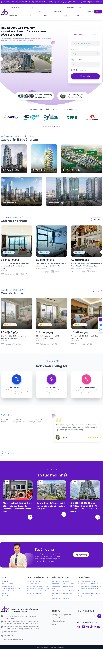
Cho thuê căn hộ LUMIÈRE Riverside (63, 583)
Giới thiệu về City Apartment (61, 615)
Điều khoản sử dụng (58, 621)
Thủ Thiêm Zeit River (12, 170)
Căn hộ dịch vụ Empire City (86, 596)
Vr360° (88, 12)
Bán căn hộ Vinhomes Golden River (37, 591)
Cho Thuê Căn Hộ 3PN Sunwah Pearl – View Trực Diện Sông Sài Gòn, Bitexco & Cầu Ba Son (16, 265)
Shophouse (58, 12)
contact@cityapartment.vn (92, 2)
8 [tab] (56, 126)
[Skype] (87, 626)
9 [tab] (57, 126)
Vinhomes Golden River (9, 591)
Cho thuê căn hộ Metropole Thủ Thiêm (63, 591)
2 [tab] (45, 126)
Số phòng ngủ (76, 49)
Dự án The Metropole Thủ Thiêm (11, 588)
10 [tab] (59, 126)
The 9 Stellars (6, 596)
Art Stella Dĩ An (39, 170)
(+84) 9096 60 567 (71, 2)
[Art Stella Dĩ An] (44, 158)
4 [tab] (48, 126)
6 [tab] (52, 126)
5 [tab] (50, 126)
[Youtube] (83, 626)
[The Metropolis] (21, 191)
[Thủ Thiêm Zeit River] (14, 158)
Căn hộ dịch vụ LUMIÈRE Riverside (88, 583)
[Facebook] (78, 627)
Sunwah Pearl (6, 581)
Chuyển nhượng (78, 35)
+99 (32, 96)
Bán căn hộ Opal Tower (34, 583)
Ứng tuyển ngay (81, 555)
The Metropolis (9, 203)
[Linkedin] (98, 627)
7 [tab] (54, 126)
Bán (39, 12)
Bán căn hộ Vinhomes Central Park (37, 586)
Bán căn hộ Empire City (34, 593)
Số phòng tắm (76, 60)
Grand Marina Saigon (57, 203)
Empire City (5, 593)
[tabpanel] (31, 117)
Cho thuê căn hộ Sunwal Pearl (61, 581)
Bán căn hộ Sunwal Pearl (34, 581)
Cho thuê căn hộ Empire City (61, 598)
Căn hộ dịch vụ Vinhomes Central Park (89, 586)
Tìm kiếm (86, 76)
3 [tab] (46, 126)
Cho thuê (94, 35)
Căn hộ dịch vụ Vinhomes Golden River (89, 593)
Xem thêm (96, 219)
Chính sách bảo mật (58, 618)
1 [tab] (43, 126)
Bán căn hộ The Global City (35, 596)
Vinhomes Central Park (8, 586)
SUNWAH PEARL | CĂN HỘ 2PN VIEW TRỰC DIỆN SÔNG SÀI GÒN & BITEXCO (86, 265)
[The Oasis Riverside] (81, 158)
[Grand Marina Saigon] (74, 191)
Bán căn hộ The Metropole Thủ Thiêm (38, 588)
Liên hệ (54, 624)
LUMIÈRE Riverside (7, 583)
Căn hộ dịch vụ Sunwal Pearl (86, 581)
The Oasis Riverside (71, 170)
